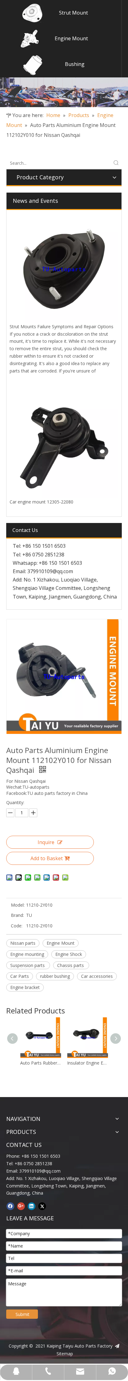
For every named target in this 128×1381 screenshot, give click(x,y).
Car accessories (97, 976)
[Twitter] (42, 1206)
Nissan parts (22, 943)
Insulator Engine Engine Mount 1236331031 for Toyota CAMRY (87, 1063)
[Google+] (21, 1206)
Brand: (17, 915)
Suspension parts (28, 965)
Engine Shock (68, 954)
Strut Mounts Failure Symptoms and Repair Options (61, 326)
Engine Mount (71, 38)
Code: (16, 926)
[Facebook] (10, 1206)
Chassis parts (71, 965)
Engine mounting (27, 954)
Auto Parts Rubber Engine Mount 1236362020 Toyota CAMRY (40, 1063)
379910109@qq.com (50, 571)
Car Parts (19, 976)
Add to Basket (46, 858)
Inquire (46, 842)
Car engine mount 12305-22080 (41, 502)
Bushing (75, 64)
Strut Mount (73, 12)
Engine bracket (25, 987)
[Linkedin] (31, 1206)
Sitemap (65, 1354)
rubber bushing (55, 976)
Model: (18, 905)
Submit (23, 1314)
